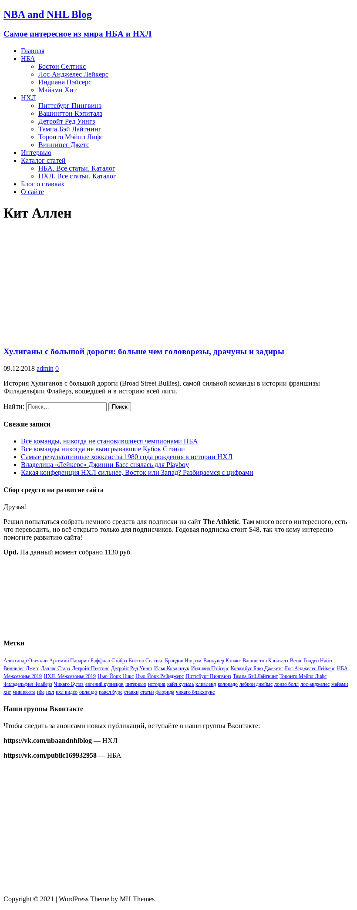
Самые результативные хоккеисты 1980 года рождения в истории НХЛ (126, 456)
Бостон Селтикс (62, 66)
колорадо (228, 684)
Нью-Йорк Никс (116, 676)
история (156, 684)
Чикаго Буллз (69, 684)
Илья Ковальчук (171, 668)
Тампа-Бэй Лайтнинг (69, 129)
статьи (147, 692)
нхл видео (66, 692)
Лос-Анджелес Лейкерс (73, 74)
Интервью (36, 152)
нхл (50, 692)
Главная (32, 50)
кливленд (205, 684)
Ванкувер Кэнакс (222, 661)
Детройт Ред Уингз (66, 121)
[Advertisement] (178, 827)
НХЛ (28, 97)
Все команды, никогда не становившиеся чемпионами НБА (109, 441)
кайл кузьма (180, 684)
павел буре (110, 692)
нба (40, 692)
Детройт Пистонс (90, 668)
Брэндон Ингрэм (183, 661)
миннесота (24, 692)
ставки (131, 692)
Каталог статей (43, 160)
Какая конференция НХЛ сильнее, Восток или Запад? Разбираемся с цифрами (137, 472)
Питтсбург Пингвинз (69, 105)
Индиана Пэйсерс (64, 82)
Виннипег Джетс (63, 144)
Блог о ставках (42, 184)
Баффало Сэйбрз (109, 661)
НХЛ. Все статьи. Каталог (77, 176)
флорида (164, 692)
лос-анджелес (315, 684)
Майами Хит (57, 90)
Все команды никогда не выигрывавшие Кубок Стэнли (103, 449)
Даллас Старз (55, 668)
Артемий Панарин (69, 661)
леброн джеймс (256, 684)
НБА (28, 58)
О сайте (32, 191)
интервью (135, 684)
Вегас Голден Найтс (311, 661)
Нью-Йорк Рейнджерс (159, 676)
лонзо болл (286, 684)
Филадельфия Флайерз (27, 684)
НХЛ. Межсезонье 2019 (70, 676)
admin (45, 368)
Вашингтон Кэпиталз (70, 113)
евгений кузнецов (104, 684)
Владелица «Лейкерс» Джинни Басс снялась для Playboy (105, 464)
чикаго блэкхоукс (195, 692)
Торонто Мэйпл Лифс (70, 137)
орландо (88, 692)
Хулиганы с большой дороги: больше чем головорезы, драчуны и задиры (143, 351)
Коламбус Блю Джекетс (257, 668)
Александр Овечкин (25, 661)
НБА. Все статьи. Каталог (76, 168)
